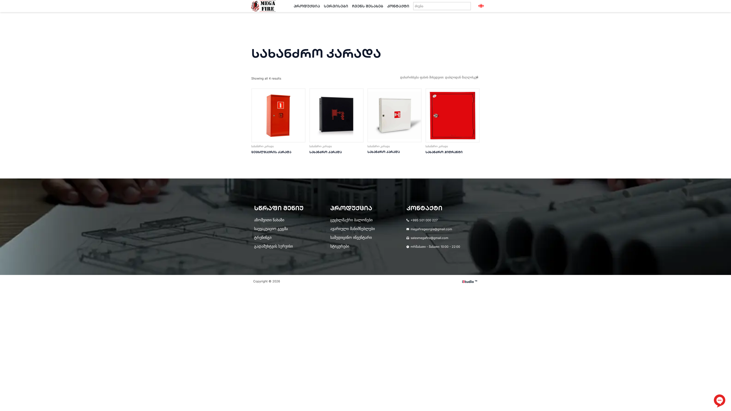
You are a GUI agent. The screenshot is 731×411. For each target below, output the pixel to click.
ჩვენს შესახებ (367, 6)
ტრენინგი (262, 237)
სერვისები (336, 6)
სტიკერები (339, 246)
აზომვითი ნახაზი (269, 220)
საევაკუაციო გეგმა (271, 229)
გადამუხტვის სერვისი (273, 246)
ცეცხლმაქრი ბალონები (351, 220)
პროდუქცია (307, 6)
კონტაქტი (398, 6)
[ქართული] (500, 5)
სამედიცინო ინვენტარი (351, 237)
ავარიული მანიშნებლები (352, 229)
